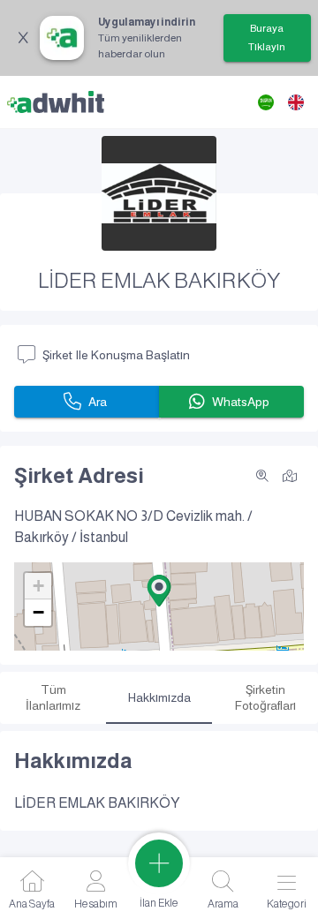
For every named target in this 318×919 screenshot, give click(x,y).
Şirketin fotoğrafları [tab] (265, 697)
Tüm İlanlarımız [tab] (53, 697)
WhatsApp (240, 402)
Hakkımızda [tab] (159, 697)
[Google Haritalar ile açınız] (290, 474)
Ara (97, 402)
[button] (159, 590)
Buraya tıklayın (266, 37)
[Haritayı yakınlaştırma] (262, 475)
